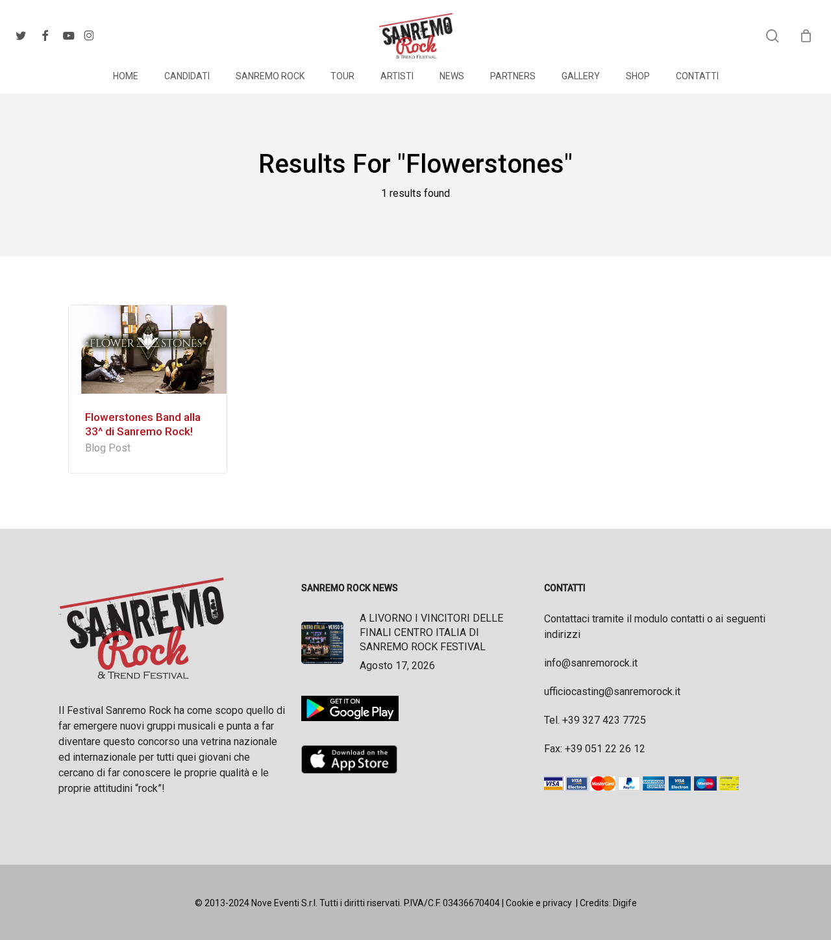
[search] (772, 36)
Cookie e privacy (539, 903)
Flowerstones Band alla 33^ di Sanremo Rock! (143, 424)
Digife (625, 903)
